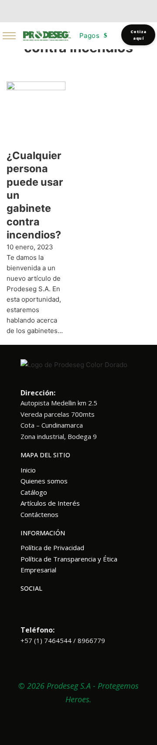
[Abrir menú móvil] (9, 35)
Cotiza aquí (138, 35)
